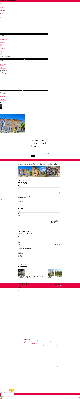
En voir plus (24, 59)
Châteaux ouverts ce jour (3, 48)
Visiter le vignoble (2, 38)
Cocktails (1, 66)
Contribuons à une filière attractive (4, 98)
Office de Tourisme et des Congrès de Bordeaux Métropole (21, 277)
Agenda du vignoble (2, 41)
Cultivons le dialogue (2, 99)
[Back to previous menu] (0, 5)
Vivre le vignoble (2, 35)
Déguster (1, 44)
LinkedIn (59, 242)
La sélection (1, 13)
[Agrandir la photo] (25, 171)
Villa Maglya (41, 276)
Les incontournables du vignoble (3, 39)
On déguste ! (1, 60)
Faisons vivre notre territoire (3, 100)
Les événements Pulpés (2, 42)
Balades (1, 45)
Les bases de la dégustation (3, 64)
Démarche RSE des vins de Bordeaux (4, 95)
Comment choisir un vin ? (3, 63)
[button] (1, 398)
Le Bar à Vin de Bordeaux (3, 69)
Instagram (57, 242)
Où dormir (1, 50)
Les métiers (1, 9)
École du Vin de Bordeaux (3, 68)
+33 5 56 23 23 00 (42, 242)
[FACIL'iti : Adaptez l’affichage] (49, 341)
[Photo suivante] (79, 199)
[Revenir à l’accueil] (24, 3)
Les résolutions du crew (2, 96)
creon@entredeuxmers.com (47, 242)
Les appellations (2, 7)
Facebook (54, 242)
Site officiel (52, 242)
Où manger (1, 51)
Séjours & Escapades (2, 47)
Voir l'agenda (24, 90)
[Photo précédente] (1, 199)
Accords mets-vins (2, 65)
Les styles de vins (2, 12)
